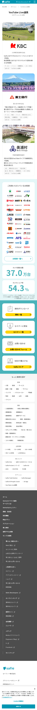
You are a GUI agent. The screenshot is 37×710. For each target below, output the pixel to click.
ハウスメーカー (19, 392)
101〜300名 (29, 66)
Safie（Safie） (9, 668)
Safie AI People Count (13, 481)
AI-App (26, 481)
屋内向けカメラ (11, 602)
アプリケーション (8, 523)
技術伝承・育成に (21, 423)
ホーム (5, 497)
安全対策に (23, 168)
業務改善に (9, 423)
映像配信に (21, 66)
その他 (24, 469)
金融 (26, 396)
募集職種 (8, 616)
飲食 (13, 385)
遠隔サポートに (20, 416)
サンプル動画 (7, 535)
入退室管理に (9, 408)
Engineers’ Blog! (11, 639)
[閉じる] (35, 689)
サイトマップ (10, 653)
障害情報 (8, 587)
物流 (12, 114)
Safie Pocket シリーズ (12, 465)
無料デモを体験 (8, 531)
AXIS (7, 469)
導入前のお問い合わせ (13, 561)
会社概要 (8, 621)
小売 (7, 385)
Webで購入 (9, 545)
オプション (14, 7)
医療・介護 (9, 389)
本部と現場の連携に (23, 408)
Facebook (9, 647)
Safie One (9, 462)
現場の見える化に (26, 114)
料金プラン (6, 519)
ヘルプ (8, 579)
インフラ (8, 392)
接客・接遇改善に (25, 419)
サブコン (25, 389)
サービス (7, 66)
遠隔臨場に (9, 412)
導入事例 (4, 7)
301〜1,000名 (23, 117)
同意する (18, 706)
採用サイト (9, 612)
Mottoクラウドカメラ (13, 635)
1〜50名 (8, 449)
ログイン (8, 571)
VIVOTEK (15, 469)
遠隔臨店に (19, 412)
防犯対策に (7, 117)
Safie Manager (26, 478)
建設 (17, 389)
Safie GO (7, 68)
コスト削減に (9, 440)
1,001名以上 (21, 453)
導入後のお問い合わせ (13, 583)
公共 (6, 168)
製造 (13, 396)
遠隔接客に (9, 416)
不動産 (30, 392)
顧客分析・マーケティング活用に (15, 437)
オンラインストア (11, 598)
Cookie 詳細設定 (18, 701)
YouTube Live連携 (15, 68)
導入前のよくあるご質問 (13, 557)
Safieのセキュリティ (10, 507)
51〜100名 (17, 449)
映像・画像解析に (11, 433)
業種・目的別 (7, 511)
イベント (13, 66)
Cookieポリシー (7, 697)
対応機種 (6, 515)
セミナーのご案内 (11, 549)
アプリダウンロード (12, 575)
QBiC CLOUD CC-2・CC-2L (24, 462)
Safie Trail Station (11, 478)
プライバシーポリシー (10, 680)
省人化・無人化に (9, 171)
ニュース (8, 625)
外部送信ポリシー (8, 684)
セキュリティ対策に (11, 430)
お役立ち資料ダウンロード (14, 553)
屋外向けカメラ (11, 606)
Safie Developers (12, 592)
